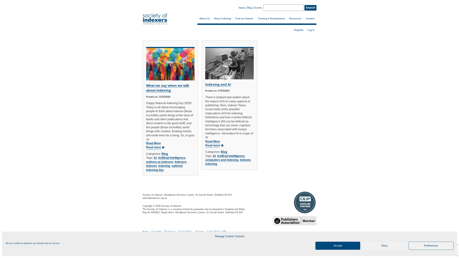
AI (155, 157)
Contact (310, 18)
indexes (151, 165)
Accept (338, 245)
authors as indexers (159, 161)
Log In (311, 29)
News (242, 7)
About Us (204, 18)
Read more (153, 147)
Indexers (180, 161)
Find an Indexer (244, 18)
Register (299, 29)
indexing (164, 165)
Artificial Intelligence (171, 157)
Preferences (431, 245)
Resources (295, 18)
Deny (384, 245)
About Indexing (222, 18)
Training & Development (271, 18)
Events (258, 7)
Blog (249, 7)
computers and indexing (221, 159)
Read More (153, 143)
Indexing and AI (218, 84)
